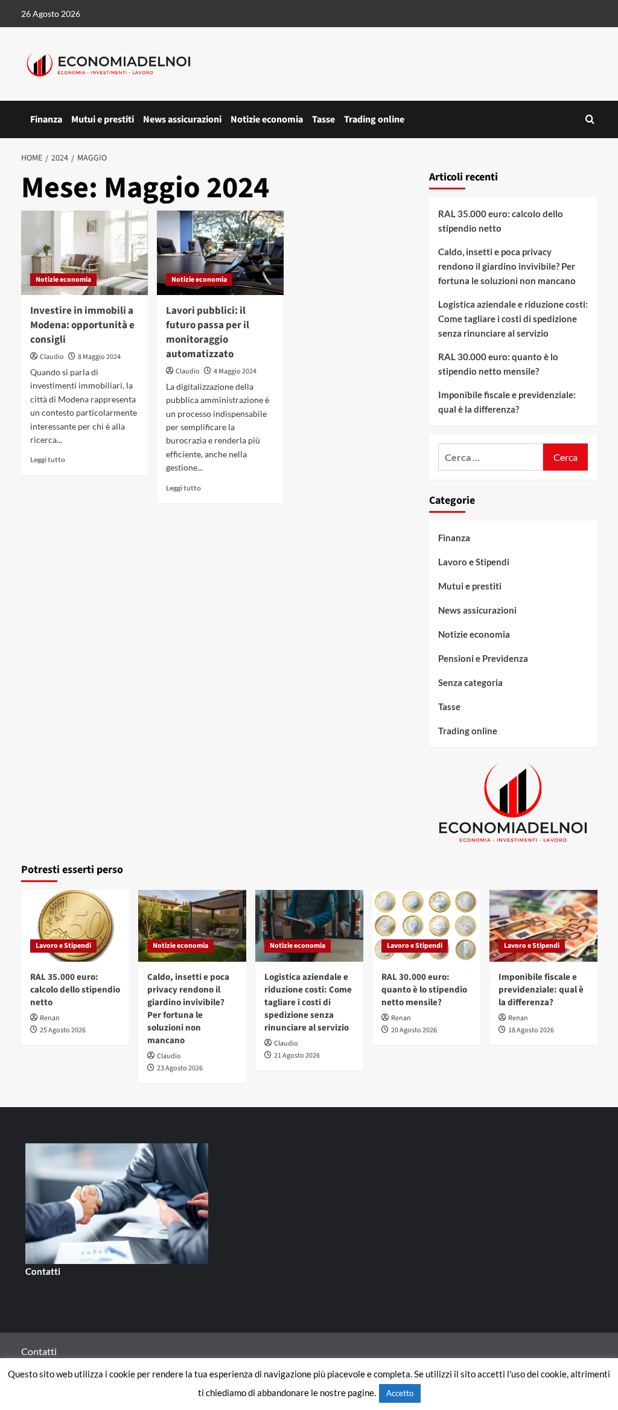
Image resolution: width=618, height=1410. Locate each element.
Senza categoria (470, 682)
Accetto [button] (399, 1393)
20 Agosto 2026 (414, 1030)
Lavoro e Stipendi (473, 561)
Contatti (42, 1271)
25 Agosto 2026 (63, 1030)
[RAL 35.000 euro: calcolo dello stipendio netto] (75, 926)
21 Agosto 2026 (297, 1055)
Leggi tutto (47, 459)
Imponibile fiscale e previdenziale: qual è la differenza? (507, 401)
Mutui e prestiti (102, 119)
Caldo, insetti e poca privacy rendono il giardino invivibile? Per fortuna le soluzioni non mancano (507, 266)
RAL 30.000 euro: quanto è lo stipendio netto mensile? (498, 363)
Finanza (46, 119)
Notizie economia (267, 119)
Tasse (323, 119)
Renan (50, 1018)
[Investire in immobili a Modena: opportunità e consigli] (84, 253)
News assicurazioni (182, 119)
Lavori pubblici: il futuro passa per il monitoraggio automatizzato (207, 332)
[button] (589, 119)
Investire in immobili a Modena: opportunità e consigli (82, 325)
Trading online (374, 119)
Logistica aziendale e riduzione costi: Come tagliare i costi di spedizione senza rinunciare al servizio (513, 318)
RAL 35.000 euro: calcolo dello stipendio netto (500, 220)
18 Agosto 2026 (531, 1030)
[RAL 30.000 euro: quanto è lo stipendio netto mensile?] (426, 926)
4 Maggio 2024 (235, 371)
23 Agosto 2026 (180, 1068)
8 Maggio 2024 (99, 357)
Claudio (52, 357)
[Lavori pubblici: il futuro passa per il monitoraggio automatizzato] (220, 253)
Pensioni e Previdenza (483, 658)
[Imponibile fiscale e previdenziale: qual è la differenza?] (543, 926)
